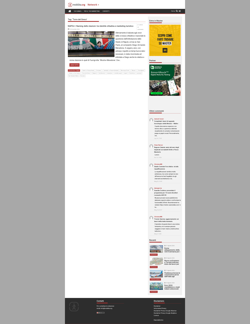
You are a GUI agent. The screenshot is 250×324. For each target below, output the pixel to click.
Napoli (77, 70)
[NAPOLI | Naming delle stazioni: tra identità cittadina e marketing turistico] (91, 32)
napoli (125, 73)
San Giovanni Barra (73, 76)
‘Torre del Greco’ (86, 73)
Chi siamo (77, 11)
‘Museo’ (134, 70)
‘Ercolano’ (98, 70)
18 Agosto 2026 (170, 283)
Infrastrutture (72, 70)
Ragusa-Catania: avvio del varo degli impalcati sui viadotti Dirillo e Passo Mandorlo (166, 149)
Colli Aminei (102, 73)
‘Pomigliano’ (141, 70)
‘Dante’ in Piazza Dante (88, 70)
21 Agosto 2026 (170, 245)
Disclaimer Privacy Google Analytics (165, 313)
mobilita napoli (118, 73)
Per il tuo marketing (92, 11)
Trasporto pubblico (155, 279)
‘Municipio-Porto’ (125, 70)
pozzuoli (139, 73)
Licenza (156, 315)
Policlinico (132, 73)
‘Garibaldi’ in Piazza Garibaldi (110, 70)
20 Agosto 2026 (170, 258)
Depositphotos (158, 320)
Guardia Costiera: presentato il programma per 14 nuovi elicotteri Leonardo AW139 (166, 193)
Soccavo (82, 76)
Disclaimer (157, 306)
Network (92, 4)
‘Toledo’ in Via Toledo (74, 73)
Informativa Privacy (160, 308)
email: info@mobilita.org (104, 308)
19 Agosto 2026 (170, 270)
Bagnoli (95, 73)
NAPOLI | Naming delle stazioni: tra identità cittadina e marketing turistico (100, 26)
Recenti (152, 240)
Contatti (106, 11)
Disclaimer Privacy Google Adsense (165, 311)
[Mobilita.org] (69, 10)
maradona (109, 73)
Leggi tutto (74, 65)
